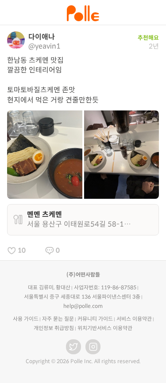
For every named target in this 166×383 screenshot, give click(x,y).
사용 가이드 (26, 318)
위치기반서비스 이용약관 (104, 328)
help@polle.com (83, 306)
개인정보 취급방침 (54, 328)
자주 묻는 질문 (58, 318)
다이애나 (41, 37)
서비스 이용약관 (134, 318)
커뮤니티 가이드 (95, 318)
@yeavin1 (44, 46)
